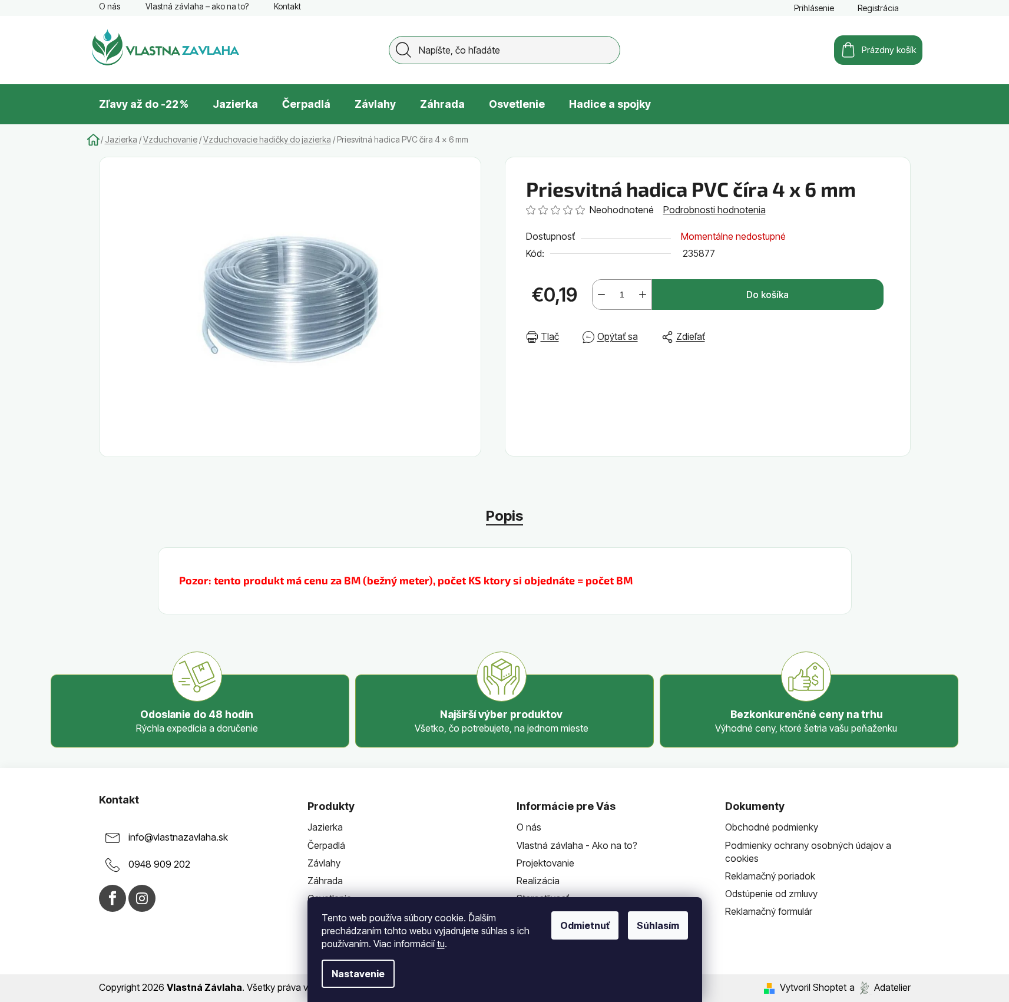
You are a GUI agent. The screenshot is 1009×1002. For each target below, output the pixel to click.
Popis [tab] (504, 515)
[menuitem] (143, 104)
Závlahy (323, 863)
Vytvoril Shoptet (813, 987)
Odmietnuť (585, 925)
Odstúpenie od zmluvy (771, 894)
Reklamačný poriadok (770, 876)
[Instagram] (142, 898)
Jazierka (325, 827)
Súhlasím (658, 925)
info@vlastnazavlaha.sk (178, 838)
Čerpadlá (326, 845)
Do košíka (767, 294)
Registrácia (878, 8)
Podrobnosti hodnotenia (714, 210)
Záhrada (325, 881)
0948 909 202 (159, 865)
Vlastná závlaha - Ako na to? (577, 845)
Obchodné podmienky (771, 827)
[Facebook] (112, 898)
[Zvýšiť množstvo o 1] (642, 294)
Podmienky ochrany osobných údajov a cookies (808, 851)
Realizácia (538, 881)
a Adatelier (880, 987)
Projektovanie (545, 863)
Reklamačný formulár (768, 911)
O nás (109, 6)
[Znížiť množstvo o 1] (601, 294)
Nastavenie (358, 974)
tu (441, 944)
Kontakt (287, 6)
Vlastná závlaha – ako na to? (197, 6)
